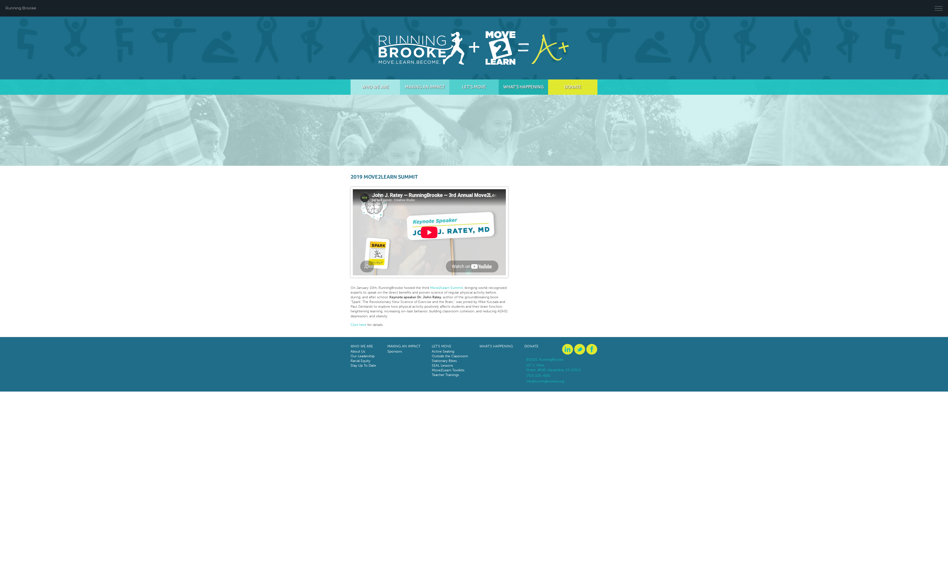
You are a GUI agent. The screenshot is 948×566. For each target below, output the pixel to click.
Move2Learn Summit (446, 288)
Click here (358, 325)
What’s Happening (523, 86)
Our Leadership (363, 356)
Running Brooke (20, 8)
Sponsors (394, 351)
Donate (572, 86)
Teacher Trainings (445, 375)
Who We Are (375, 86)
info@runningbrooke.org (545, 381)
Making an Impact (425, 86)
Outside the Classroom (450, 356)
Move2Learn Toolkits (448, 370)
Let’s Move (474, 86)
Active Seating (443, 351)
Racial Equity (360, 361)
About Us (358, 351)
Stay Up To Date (363, 365)
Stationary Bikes (444, 361)
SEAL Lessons (442, 365)
